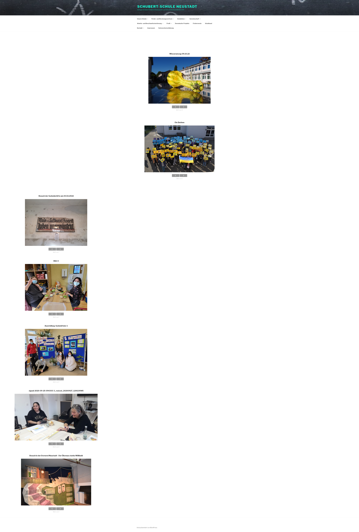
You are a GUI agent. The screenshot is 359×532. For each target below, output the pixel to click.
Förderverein (197, 23)
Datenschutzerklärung (166, 28)
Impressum (151, 28)
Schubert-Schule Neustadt (167, 6)
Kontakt (139, 28)
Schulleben (181, 19)
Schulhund (208, 23)
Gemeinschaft (194, 19)
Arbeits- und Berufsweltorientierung (149, 23)
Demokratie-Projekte (182, 23)
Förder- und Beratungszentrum (161, 19)
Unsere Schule (142, 19)
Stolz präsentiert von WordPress (147, 527)
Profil (168, 23)
